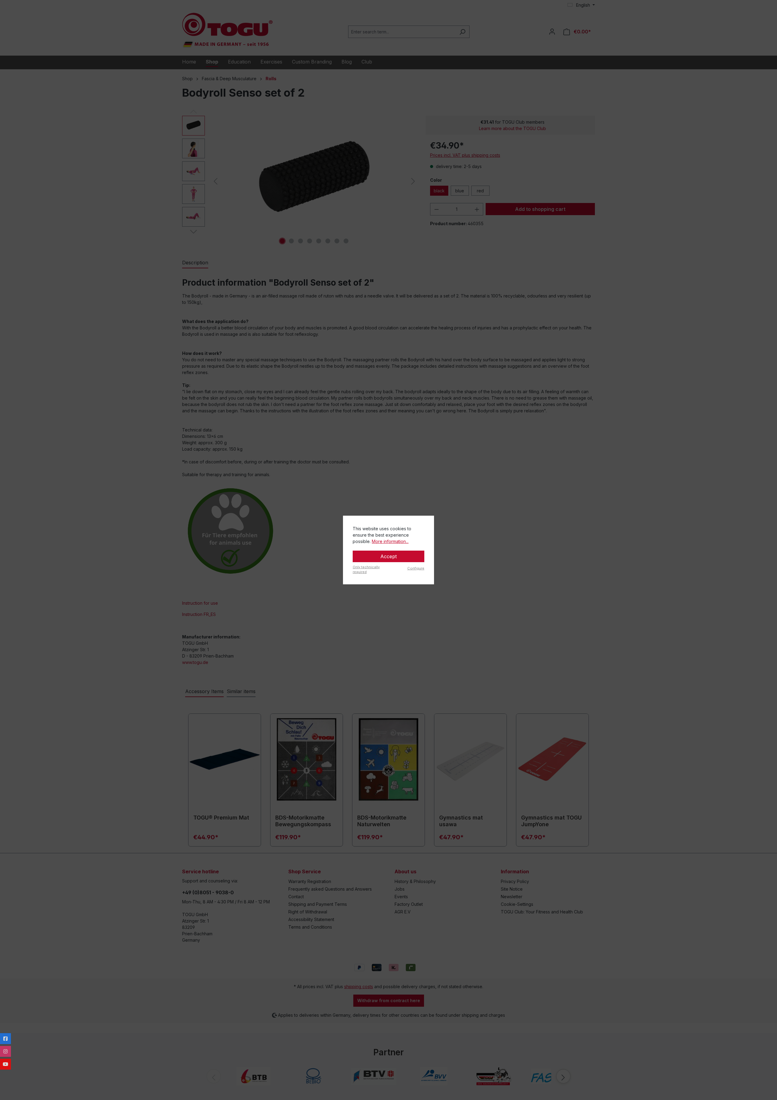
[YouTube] (5, 1064)
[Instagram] (5, 1051)
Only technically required (366, 569)
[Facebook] (5, 1038)
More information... (390, 541)
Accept (388, 556)
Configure (415, 568)
